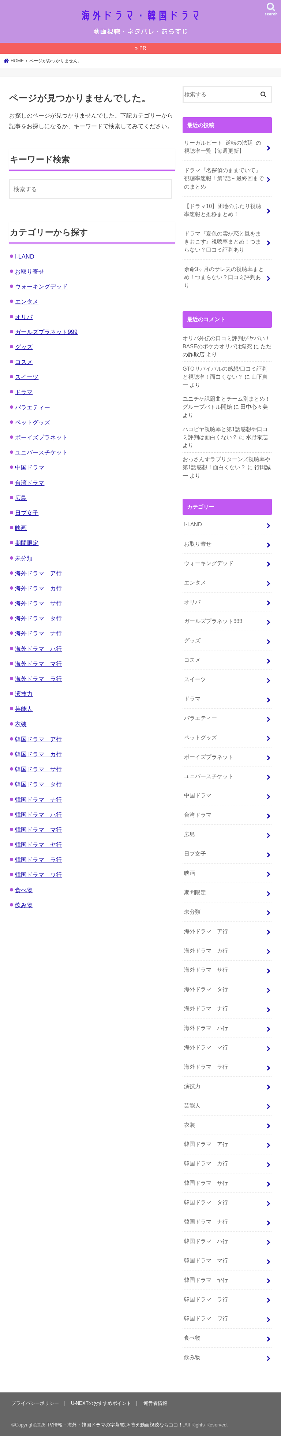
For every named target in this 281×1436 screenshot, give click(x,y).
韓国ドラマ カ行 (38, 754)
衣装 (21, 724)
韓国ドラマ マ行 (38, 829)
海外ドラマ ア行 (38, 573)
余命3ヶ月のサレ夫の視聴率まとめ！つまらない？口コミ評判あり (224, 277)
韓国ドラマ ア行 (38, 739)
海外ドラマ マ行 (38, 663)
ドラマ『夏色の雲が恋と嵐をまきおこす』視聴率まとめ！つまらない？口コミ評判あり (222, 242)
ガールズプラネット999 (46, 332)
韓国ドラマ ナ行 (38, 799)
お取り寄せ (29, 271)
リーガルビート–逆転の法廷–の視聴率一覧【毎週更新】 (222, 147)
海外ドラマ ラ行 (38, 678)
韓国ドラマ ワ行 (38, 874)
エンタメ (26, 301)
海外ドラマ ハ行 (38, 648)
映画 (21, 527)
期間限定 (26, 542)
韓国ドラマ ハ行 (38, 814)
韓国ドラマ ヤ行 (38, 844)
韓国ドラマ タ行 (38, 784)
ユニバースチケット (41, 452)
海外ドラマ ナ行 (38, 633)
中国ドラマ (29, 467)
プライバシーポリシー (35, 1403)
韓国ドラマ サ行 (38, 769)
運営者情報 (155, 1403)
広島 (21, 497)
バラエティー (32, 407)
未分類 (24, 558)
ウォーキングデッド (41, 286)
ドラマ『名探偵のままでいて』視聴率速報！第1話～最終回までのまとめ (224, 178)
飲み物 (24, 905)
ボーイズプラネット (41, 437)
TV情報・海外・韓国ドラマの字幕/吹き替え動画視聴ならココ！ (115, 1425)
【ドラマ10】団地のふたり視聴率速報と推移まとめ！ (222, 210)
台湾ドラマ (29, 482)
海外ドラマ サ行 (38, 603)
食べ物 (24, 890)
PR (142, 48)
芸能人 (24, 708)
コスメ (24, 362)
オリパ (24, 316)
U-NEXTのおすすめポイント (101, 1403)
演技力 (24, 693)
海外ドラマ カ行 (38, 588)
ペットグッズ (32, 422)
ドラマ (24, 392)
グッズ (24, 347)
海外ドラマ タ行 (38, 618)
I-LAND (24, 256)
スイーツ (26, 377)
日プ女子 (26, 512)
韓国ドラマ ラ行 (38, 859)
